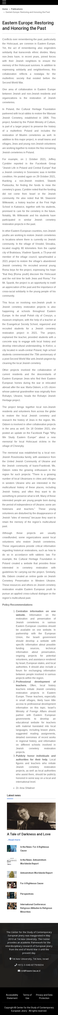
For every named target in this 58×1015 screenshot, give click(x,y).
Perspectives (27, 894)
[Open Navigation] (4, 2)
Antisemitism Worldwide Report (36, 873)
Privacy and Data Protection (44, 996)
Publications (17, 9)
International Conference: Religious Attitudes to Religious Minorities (36, 908)
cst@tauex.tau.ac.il (30, 970)
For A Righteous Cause (31, 883)
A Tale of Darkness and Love (29, 834)
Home (5, 9)
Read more (14, 839)
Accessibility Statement (12, 996)
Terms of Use (27, 996)
